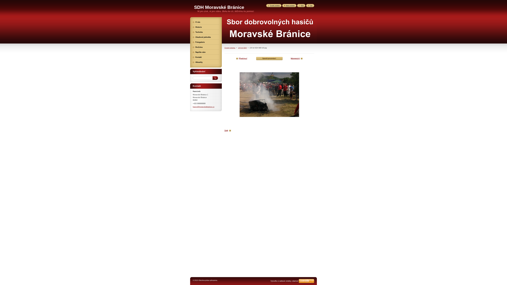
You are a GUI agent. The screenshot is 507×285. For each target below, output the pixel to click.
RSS (302, 5)
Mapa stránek (290, 5)
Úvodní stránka (229, 48)
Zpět (226, 131)
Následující (295, 59)
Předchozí (243, 59)
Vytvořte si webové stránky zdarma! (284, 281)
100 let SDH (242, 48)
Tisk (311, 5)
